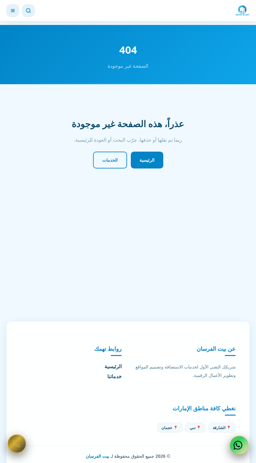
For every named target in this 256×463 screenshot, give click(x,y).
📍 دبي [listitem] (195, 427)
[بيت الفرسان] (242, 10)
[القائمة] (12, 10)
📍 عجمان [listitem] (169, 427)
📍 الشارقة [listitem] (222, 427)
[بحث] (28, 10)
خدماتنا (114, 376)
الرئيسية (147, 160)
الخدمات (110, 160)
